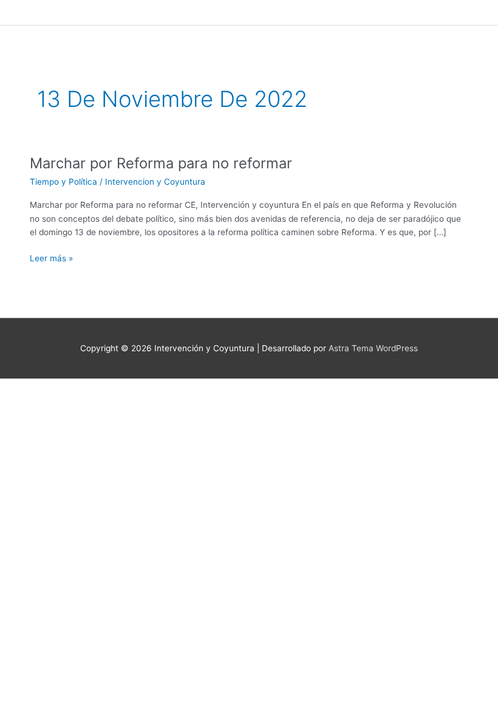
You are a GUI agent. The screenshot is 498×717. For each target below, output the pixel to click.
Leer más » (51, 257)
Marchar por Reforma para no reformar (161, 163)
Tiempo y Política (63, 182)
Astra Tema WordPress (373, 348)
